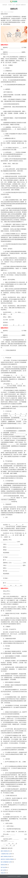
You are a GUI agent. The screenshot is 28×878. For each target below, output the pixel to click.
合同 (14, 4)
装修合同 (3, 872)
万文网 (9, 4)
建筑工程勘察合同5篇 (6, 856)
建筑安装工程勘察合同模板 (7, 859)
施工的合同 (3, 867)
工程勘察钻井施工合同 (6, 853)
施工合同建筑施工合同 (6, 862)
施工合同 (3, 870)
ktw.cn (16, 876)
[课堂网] (14, 1)
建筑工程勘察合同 (5, 851)
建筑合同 (18, 4)
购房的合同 (3, 864)
